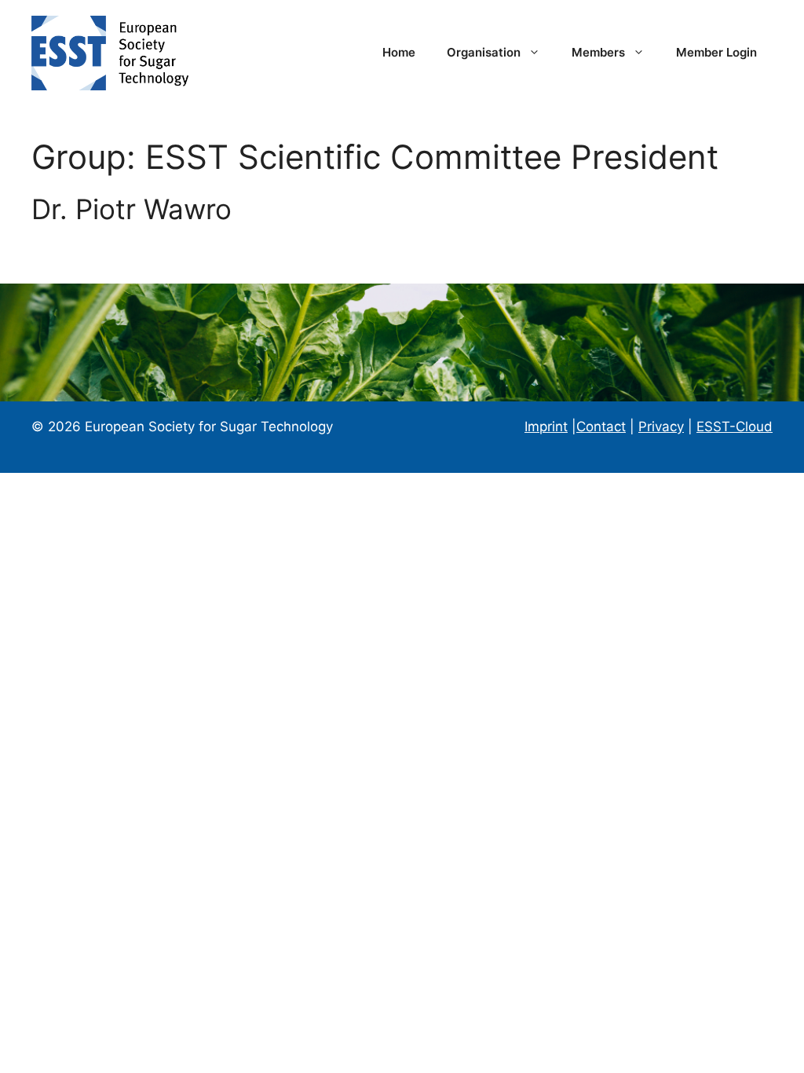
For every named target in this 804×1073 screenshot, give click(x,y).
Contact (601, 426)
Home (398, 52)
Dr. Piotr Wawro (131, 208)
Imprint (546, 426)
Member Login (716, 52)
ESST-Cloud (734, 426)
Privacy (661, 426)
